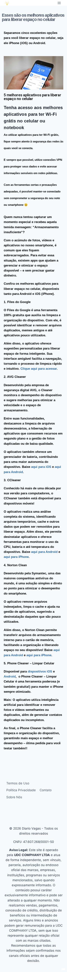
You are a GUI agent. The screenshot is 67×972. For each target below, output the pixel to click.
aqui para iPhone (16, 557)
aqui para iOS (41, 467)
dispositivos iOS (40, 671)
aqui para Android (44, 552)
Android (10, 676)
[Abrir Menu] (59, 3)
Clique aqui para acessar (38, 368)
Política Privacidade (21, 790)
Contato (46, 790)
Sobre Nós (14, 797)
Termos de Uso (17, 783)
